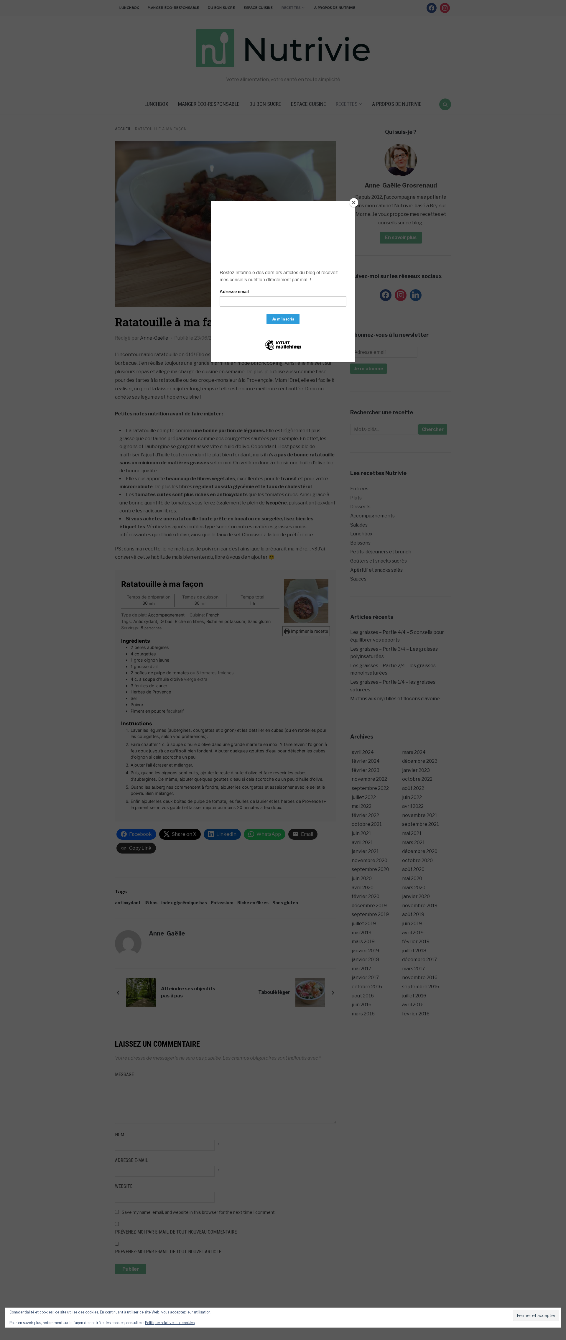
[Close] (353, 202)
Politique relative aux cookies (170, 1323)
